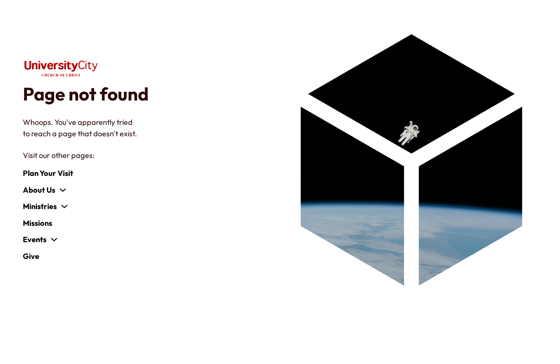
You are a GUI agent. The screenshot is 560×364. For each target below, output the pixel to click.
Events (34, 239)
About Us (39, 190)
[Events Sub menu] (54, 239)
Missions (37, 223)
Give (31, 256)
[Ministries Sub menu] (64, 206)
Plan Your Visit (48, 173)
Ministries (40, 206)
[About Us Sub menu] (63, 190)
